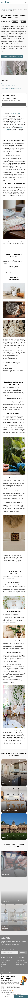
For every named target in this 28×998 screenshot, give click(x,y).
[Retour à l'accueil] (6, 2)
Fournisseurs (4, 966)
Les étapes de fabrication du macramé (11, 88)
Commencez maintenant (14, 104)
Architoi (3, 9)
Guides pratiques (5, 969)
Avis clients (3, 964)
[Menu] (25, 2)
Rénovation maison (19, 964)
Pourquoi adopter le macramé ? (9, 85)
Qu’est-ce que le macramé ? (8, 83)
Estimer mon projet (5, 960)
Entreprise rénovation (20, 960)
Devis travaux (4, 962)
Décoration (9, 9)
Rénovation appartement (21, 962)
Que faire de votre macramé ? (8, 91)
